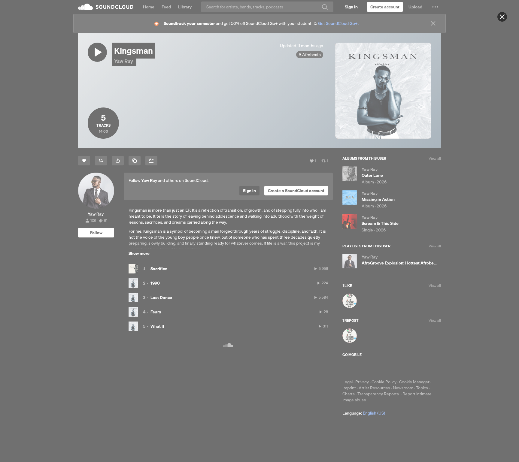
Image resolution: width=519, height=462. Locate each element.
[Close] (502, 17)
